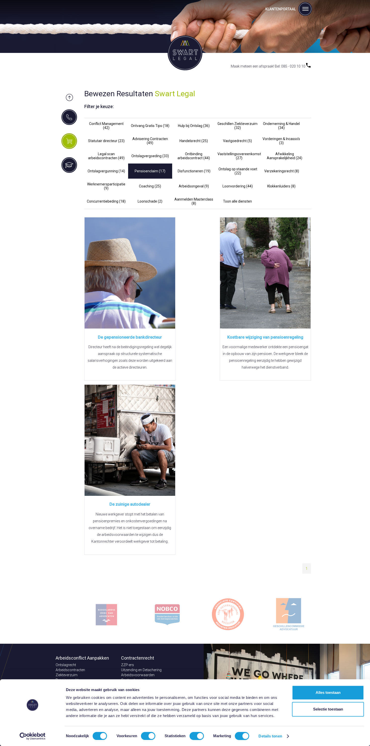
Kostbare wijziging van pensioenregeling (265, 337)
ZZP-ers (127, 665)
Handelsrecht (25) (193, 141)
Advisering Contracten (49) (150, 141)
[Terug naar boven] (69, 98)
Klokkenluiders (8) (281, 186)
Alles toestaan (328, 692)
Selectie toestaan (328, 709)
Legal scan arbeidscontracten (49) (106, 156)
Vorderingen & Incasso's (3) (281, 141)
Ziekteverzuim (67, 675)
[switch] (148, 736)
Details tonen (270, 736)
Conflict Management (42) (106, 126)
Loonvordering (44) (238, 186)
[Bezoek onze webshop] (69, 141)
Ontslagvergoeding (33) (150, 156)
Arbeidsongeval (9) (194, 186)
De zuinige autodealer (129, 504)
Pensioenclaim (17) (150, 171)
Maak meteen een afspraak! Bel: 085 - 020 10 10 (268, 66)
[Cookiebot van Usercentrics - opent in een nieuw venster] (33, 736)
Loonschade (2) (150, 201)
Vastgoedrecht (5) (237, 141)
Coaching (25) (150, 186)
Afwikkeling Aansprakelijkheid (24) (284, 156)
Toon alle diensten (237, 201)
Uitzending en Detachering (141, 670)
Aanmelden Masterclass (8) (193, 201)
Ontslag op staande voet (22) (237, 171)
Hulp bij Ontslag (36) (194, 126)
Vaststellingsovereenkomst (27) (239, 156)
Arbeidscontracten (70, 670)
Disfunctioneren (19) (194, 171)
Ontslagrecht (66, 665)
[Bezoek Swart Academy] (69, 165)
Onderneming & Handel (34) (281, 126)
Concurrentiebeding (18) (106, 201)
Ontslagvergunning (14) (106, 171)
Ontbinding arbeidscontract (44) (193, 156)
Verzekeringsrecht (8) (281, 171)
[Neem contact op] (69, 117)
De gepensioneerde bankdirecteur (130, 337)
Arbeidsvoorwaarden (138, 675)
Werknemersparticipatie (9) (106, 186)
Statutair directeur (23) (106, 141)
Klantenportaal (280, 9)
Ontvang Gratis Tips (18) (150, 126)
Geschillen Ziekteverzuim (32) (237, 126)
